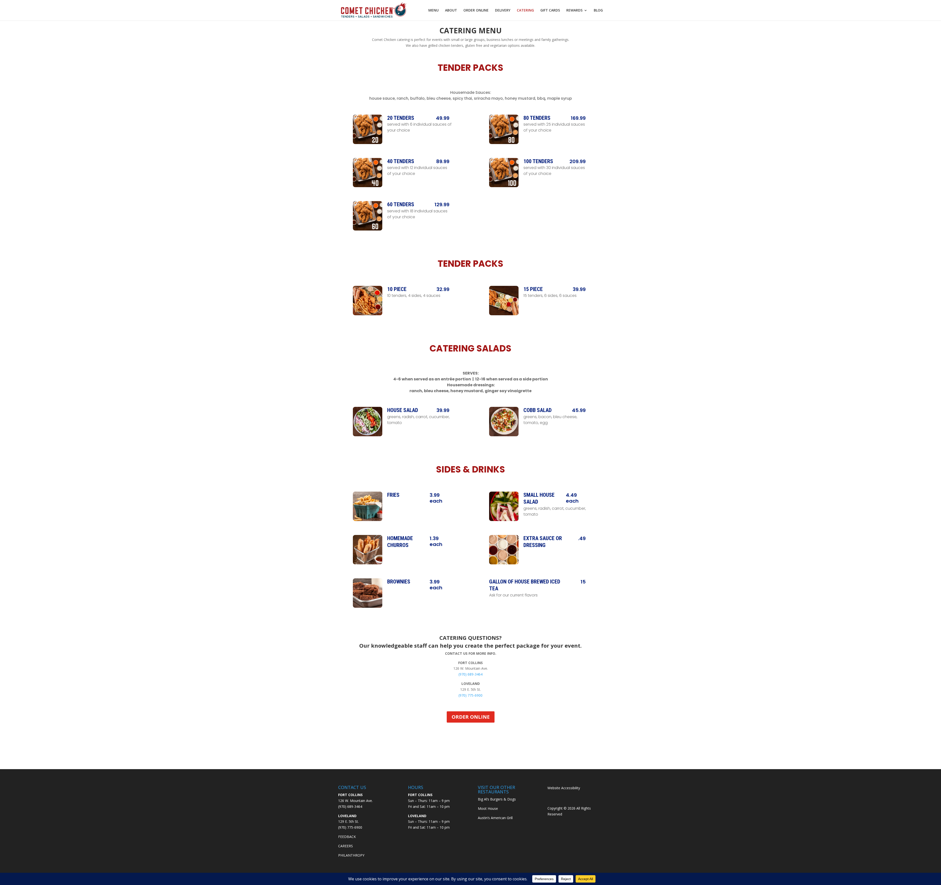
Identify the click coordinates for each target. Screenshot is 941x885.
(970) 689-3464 (470, 674)
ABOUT (451, 10)
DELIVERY (502, 10)
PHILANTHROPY (351, 855)
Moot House (488, 808)
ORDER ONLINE (476, 10)
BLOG (598, 10)
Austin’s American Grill (495, 817)
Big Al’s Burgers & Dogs (497, 799)
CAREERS (345, 846)
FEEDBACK (347, 836)
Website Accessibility (563, 788)
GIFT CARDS (550, 10)
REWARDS (574, 10)
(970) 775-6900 (470, 695)
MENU (433, 10)
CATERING (525, 10)
